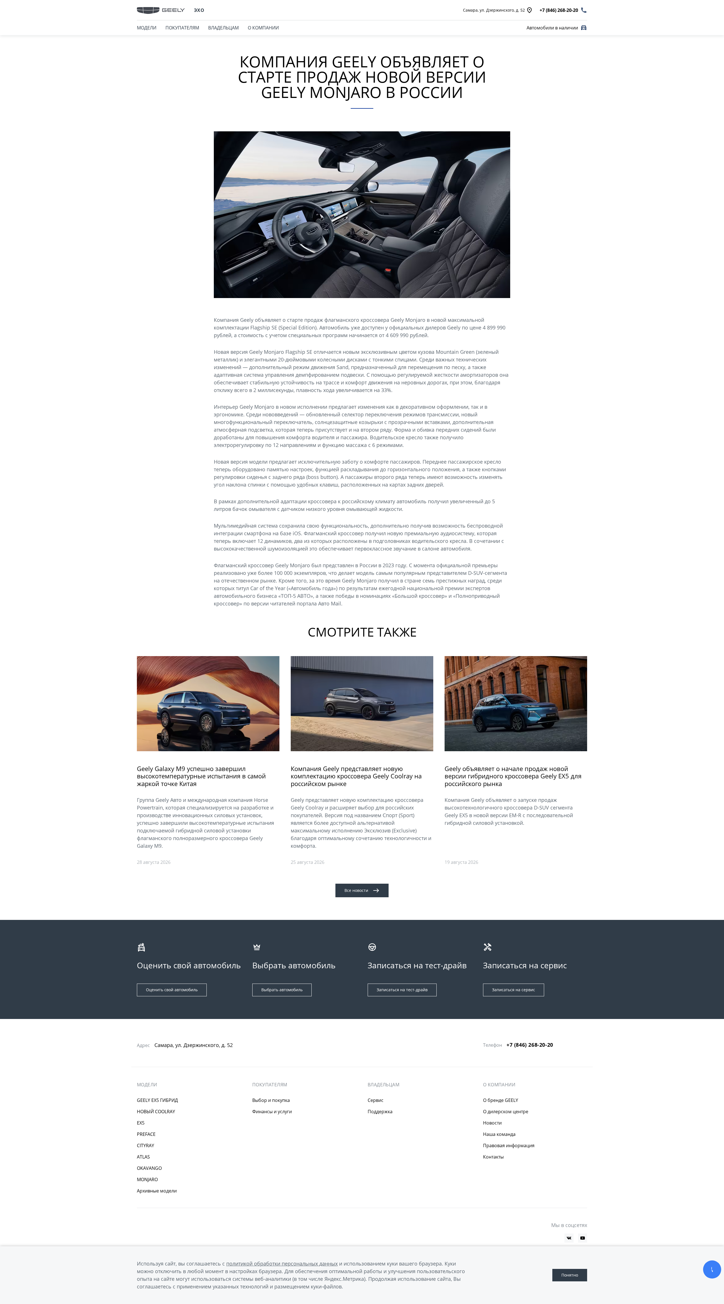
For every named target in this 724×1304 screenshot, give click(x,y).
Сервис (375, 1100)
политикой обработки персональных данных (282, 1263)
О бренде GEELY (500, 1100)
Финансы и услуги (272, 1111)
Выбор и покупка (271, 1100)
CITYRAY (145, 1145)
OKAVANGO (149, 1168)
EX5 (141, 1123)
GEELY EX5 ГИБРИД (157, 1100)
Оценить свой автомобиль (172, 989)
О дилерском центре (505, 1111)
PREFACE (146, 1134)
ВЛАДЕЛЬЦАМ (223, 28)
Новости (492, 1123)
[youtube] (582, 1238)
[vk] (569, 1238)
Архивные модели (157, 1191)
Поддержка (380, 1111)
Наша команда (499, 1134)
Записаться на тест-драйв (402, 989)
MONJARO (147, 1179)
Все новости (356, 890)
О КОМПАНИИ (263, 28)
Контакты (493, 1157)
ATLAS (143, 1157)
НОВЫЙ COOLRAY (156, 1111)
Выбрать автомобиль (282, 989)
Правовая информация (509, 1145)
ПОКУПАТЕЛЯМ (182, 28)
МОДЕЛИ (146, 28)
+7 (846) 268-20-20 (530, 1045)
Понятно (569, 1275)
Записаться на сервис (513, 989)
